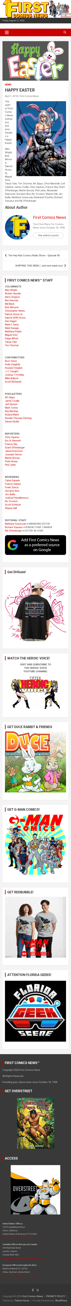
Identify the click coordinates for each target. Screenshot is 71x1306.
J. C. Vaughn (11, 371)
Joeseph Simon (13, 454)
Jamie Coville (12, 400)
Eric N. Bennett (13, 440)
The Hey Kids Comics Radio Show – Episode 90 (34, 255)
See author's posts (48, 235)
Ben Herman (11, 300)
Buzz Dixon (11, 361)
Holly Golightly (12, 364)
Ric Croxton (11, 501)
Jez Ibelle (10, 494)
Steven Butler (12, 421)
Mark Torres (11, 407)
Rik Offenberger (13, 530)
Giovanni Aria (12, 490)
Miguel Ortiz (11, 334)
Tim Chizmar (12, 345)
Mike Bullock (11, 378)
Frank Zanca (11, 487)
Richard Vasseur (14, 527)
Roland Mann (12, 414)
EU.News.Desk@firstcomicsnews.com (20, 1275)
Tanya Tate (11, 341)
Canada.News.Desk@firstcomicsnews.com (22, 1258)
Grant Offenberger (15, 447)
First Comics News (29, 96)
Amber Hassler (13, 293)
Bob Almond (11, 307)
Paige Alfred (11, 338)
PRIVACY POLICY (55, 1296)
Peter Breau (11, 461)
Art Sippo (10, 397)
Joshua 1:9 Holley (14, 374)
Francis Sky (11, 444)
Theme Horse (21, 1300)
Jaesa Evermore (14, 451)
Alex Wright (11, 290)
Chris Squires (12, 437)
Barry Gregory (12, 296)
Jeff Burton (11, 404)
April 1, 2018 (11, 96)
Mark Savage (12, 328)
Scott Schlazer (13, 504)
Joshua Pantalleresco (17, 497)
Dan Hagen (11, 321)
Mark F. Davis (12, 324)
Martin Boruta (12, 457)
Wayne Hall (11, 508)
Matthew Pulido (13, 331)
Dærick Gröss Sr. (14, 314)
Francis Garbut (13, 483)
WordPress (61, 1300)
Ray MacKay (11, 411)
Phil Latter (10, 464)
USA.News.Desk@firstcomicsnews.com (20, 1237)
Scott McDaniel (13, 381)
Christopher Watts (15, 310)
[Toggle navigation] (6, 32)
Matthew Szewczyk (15, 523)
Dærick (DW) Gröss (15, 317)
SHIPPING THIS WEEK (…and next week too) (39, 265)
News (8, 84)
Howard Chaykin (13, 367)
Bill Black (9, 303)
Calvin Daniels (12, 480)
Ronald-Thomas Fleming (18, 418)
